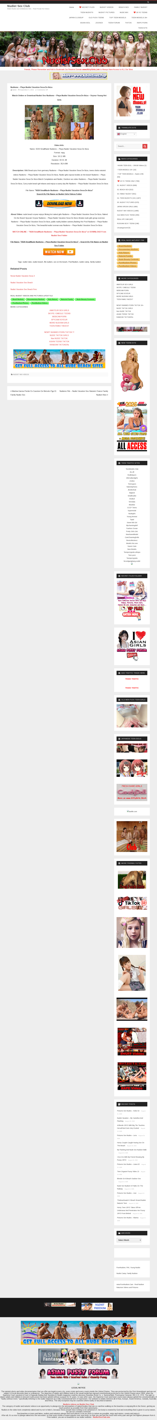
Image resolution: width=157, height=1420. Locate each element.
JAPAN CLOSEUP (76, 17)
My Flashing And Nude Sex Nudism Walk (132, 1150)
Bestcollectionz (131, 540)
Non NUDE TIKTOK (59, 338)
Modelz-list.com (132, 543)
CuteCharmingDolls (132, 537)
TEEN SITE (142, 28)
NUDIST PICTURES (106, 12)
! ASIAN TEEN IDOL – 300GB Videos (130, 165)
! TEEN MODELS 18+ (125, 170)
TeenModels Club (132, 469)
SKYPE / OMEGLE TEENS (59, 313)
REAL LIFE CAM (123, 219)
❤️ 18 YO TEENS (140, 12)
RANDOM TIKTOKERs (59, 345)
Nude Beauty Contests (85, 299)
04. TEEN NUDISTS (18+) (126, 198)
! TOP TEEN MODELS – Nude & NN (130, 174)
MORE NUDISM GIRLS (59, 323)
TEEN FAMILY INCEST (59, 326)
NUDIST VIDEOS (106, 7)
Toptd (132, 519)
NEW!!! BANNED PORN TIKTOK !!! (59, 332)
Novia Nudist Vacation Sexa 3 (22, 276)
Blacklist (132, 505)
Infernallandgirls (132, 478)
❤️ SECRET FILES (86, 7)
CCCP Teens (132, 508)
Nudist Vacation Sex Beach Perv (23, 289)
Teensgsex (132, 484)
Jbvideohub (132, 490)
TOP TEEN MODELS (117, 17)
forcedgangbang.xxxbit (132, 561)
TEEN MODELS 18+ (139, 17)
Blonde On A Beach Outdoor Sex (129, 1179)
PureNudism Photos (20, 303)
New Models (131, 549)
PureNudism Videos (39, 303)
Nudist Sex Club (18, 6)
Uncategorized (122, 228)
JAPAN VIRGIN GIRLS (125, 207)
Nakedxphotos (132, 487)
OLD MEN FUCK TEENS (126, 215)
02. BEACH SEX (123, 189)
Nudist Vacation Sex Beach (21, 283)
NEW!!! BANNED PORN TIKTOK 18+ (130, 305)
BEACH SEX (124, 7)
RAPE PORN (142, 23)
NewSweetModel (132, 534)
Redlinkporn (132, 475)
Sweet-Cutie (132, 546)
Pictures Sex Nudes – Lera (127, 1135)
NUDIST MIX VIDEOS (21, 374)
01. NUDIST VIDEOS (124, 185)
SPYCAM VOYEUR (59, 320)
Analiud (132, 499)
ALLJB (132, 472)
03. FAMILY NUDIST (124, 194)
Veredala (132, 502)
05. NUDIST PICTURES (126, 202)
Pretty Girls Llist (132, 531)
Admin (14, 90)
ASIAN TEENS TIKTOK (59, 342)
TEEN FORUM (114, 23)
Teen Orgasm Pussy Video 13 (128, 1171)
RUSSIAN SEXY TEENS (126, 223)
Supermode (132, 511)
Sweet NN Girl (132, 522)
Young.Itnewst (132, 516)
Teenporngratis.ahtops (132, 552)
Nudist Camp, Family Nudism (127, 1273)
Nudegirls (132, 514)
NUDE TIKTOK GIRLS (59, 335)
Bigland (132, 493)
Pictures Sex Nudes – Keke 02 (128, 1111)
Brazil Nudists (18, 299)
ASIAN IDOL (85, 23)
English (123, 134)
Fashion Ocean (132, 528)
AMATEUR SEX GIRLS (59, 310)
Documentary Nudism (35, 299)
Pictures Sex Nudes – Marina (127, 1218)
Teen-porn (132, 555)
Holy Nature (52, 299)
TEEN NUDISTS (86, 12)
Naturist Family (67, 299)
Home (71, 7)
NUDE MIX (124, 12)
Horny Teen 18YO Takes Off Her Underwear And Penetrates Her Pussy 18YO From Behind (131, 1210)
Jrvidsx (132, 481)
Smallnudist (132, 496)
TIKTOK (128, 23)
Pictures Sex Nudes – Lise (126, 1193)
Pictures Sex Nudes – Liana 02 (128, 1164)
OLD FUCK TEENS (96, 17)
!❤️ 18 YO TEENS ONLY (126, 181)
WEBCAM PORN (59, 317)
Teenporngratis (132, 558)
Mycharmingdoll (132, 525)
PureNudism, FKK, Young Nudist (128, 1267)
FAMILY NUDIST (140, 7)
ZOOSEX (99, 23)
